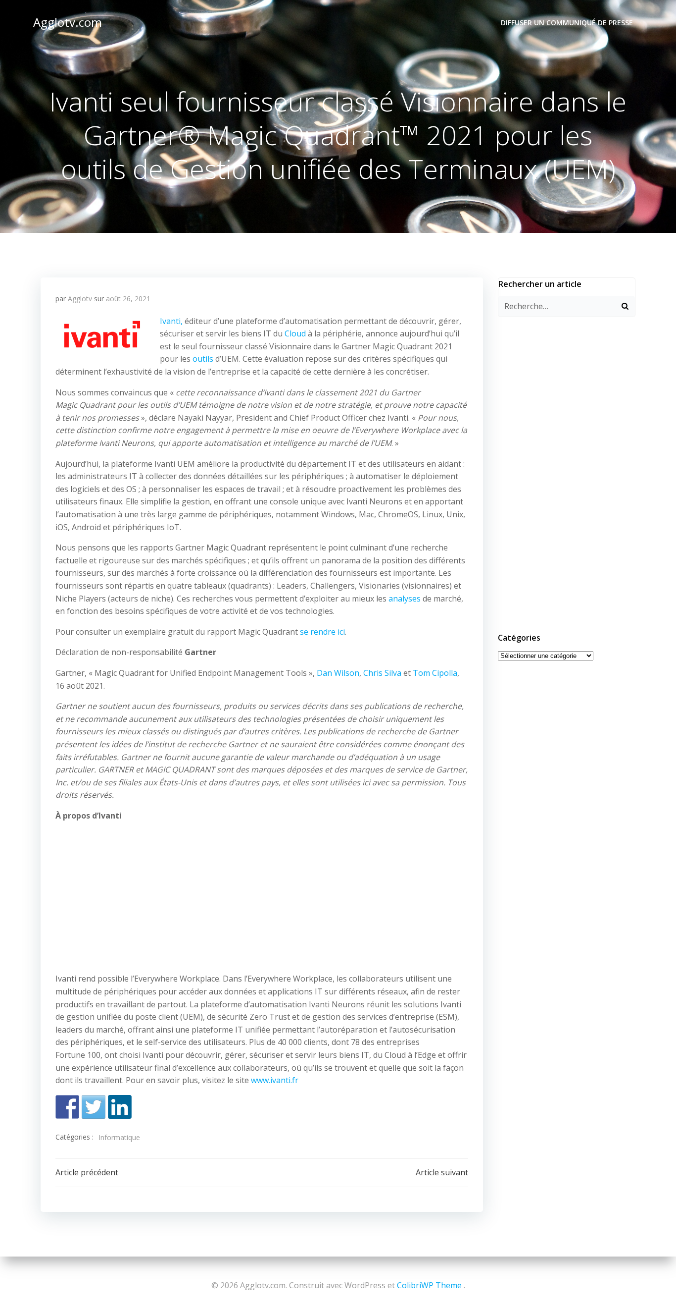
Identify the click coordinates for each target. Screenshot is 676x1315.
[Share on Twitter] (93, 1107)
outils (203, 358)
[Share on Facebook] (67, 1107)
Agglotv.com (67, 22)
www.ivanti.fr (274, 1080)
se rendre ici (322, 631)
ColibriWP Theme (429, 1285)
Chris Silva (382, 672)
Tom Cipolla (435, 672)
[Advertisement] (261, 899)
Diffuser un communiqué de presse (567, 22)
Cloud (295, 333)
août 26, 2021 (128, 298)
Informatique (119, 1137)
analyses (404, 598)
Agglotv (80, 298)
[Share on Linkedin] (120, 1107)
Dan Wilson (338, 672)
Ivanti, (171, 321)
